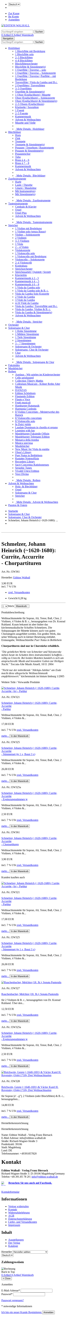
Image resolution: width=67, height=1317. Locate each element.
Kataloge (13, 1245)
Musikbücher (15, 368)
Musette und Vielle (25, 122)
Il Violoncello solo (25, 421)
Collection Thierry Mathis (29, 380)
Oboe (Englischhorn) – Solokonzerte (35, 97)
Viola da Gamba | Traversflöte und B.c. (36, 306)
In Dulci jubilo (23, 424)
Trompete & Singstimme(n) (30, 144)
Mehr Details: (29, 128)
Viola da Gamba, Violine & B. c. (33, 309)
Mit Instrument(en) (25, 191)
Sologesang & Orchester (28, 346)
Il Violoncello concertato (28, 418)
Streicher (13, 225)
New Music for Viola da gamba (32, 449)
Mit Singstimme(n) (25, 194)
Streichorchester (23, 268)
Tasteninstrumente (18, 203)
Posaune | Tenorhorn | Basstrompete (34, 147)
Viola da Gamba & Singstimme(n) (33, 312)
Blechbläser (14, 132)
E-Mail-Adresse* (10, 1290)
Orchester (13, 324)
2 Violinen (20, 237)
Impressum (14, 1225)
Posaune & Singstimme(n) (29, 150)
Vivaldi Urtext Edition (27, 470)
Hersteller (6, 1251)
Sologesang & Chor (19, 327)
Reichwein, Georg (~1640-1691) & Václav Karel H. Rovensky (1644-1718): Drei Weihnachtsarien (29, 1089)
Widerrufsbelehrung (19, 1212)
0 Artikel (6, 35)
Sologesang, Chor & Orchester (31, 349)
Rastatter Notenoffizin (27, 458)
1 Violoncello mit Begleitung (30, 256)
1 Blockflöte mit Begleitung (30, 51)
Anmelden (14, 19)
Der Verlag (14, 1242)
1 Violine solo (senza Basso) (30, 231)
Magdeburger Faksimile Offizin (32, 433)
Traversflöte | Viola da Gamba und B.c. (36, 82)
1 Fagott (19, 110)
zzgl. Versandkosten (19, 592)
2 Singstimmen (23, 340)
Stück (11, 606)
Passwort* (7, 1294)
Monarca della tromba (27, 439)
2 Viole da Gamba (25, 296)
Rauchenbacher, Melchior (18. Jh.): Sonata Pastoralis (30, 994)
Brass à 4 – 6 (22, 160)
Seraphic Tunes (23, 467)
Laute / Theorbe (23, 184)
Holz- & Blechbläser (26, 486)
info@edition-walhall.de (45, 1176)
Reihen (12, 371)
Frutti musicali (23, 402)
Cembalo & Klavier (25, 206)
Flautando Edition (25, 396)
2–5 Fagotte (21, 113)
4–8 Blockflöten (24, 60)
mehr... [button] (5, 735)
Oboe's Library (23, 452)
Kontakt (12, 1209)
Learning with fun (25, 430)
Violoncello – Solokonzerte (30, 259)
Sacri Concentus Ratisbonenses (32, 464)
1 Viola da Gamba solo (27, 287)
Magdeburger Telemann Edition (32, 436)
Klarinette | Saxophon (27, 107)
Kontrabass (21, 265)
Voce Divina (22, 474)
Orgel (18, 209)
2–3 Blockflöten (24, 57)
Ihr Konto (13, 16)
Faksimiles (14, 365)
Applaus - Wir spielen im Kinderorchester (37, 374)
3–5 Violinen (22, 240)
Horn (18, 135)
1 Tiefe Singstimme (25, 337)
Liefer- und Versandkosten (22, 1221)
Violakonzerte (22, 250)
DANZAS (21, 390)
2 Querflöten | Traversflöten (30, 85)
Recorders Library (25, 461)
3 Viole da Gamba (25, 299)
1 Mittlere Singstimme (27, 334)
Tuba (18, 156)
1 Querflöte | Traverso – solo (30, 69)
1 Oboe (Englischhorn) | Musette (33, 94)
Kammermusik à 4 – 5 (27, 281)
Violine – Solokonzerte (27, 234)
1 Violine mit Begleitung (28, 228)
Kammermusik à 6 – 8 (27, 284)
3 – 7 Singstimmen (25, 343)
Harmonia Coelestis (25, 408)
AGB (11, 1215)
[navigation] (8, 1271)
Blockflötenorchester (26, 63)
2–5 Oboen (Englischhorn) (29, 104)
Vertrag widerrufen (18, 1206)
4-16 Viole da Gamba (26, 303)
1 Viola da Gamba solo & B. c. (32, 290)
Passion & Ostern (17, 505)
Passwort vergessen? (12, 1300)
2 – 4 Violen (22, 247)
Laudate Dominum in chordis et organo (36, 427)
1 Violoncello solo (25, 253)
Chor (18, 352)
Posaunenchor (22, 153)
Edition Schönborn (25, 393)
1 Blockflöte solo (24, 54)
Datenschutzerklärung (20, 1218)
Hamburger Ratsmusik (27, 405)
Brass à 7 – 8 (22, 163)
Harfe (18, 181)
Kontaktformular (10, 1191)
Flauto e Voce (22, 399)
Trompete (20, 141)
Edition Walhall (21, 577)
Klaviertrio (21, 275)
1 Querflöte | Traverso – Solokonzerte (35, 73)
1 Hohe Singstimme (26, 331)
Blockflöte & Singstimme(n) (30, 66)
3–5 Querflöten (23, 88)
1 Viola (19, 244)
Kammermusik (23, 116)
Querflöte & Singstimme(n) (30, 91)
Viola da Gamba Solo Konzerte (32, 293)
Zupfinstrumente (17, 178)
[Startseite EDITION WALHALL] (15, 25)
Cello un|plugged (24, 377)
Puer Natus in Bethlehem (28, 455)
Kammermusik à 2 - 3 (27, 278)
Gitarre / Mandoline (25, 188)
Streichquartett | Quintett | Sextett (33, 271)
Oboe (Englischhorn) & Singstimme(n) (36, 100)
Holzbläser (14, 48)
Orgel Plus (21, 212)
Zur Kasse (13, 13)
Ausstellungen (16, 1239)
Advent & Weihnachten (28, 119)
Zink (17, 138)
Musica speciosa (24, 442)
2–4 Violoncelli (23, 262)
